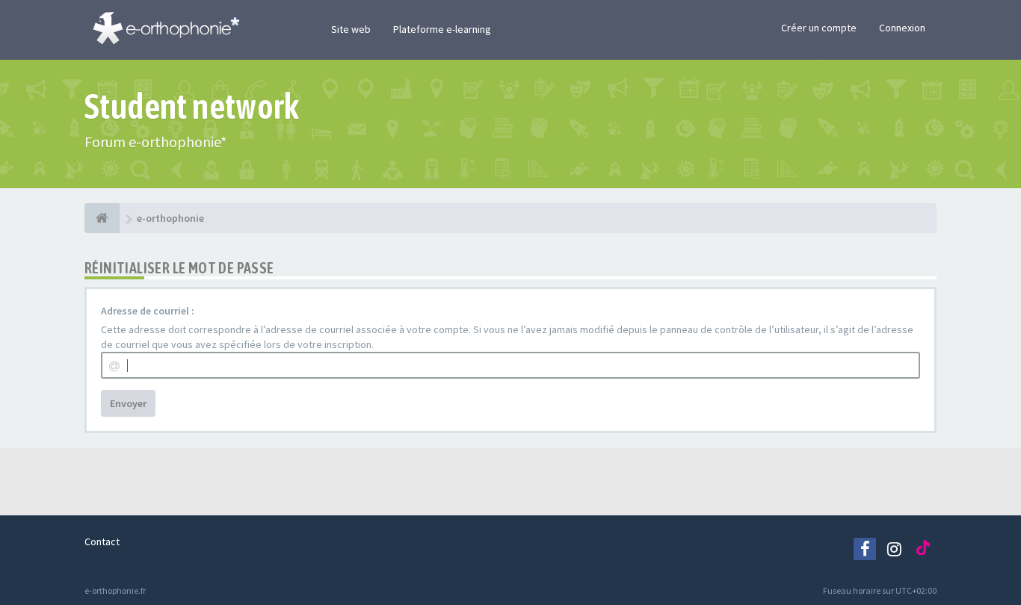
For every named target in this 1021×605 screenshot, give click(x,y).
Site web (351, 29)
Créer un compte (819, 27)
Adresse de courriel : (147, 310)
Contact (102, 541)
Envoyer (128, 403)
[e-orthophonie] (102, 218)
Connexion (902, 27)
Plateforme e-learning (442, 29)
